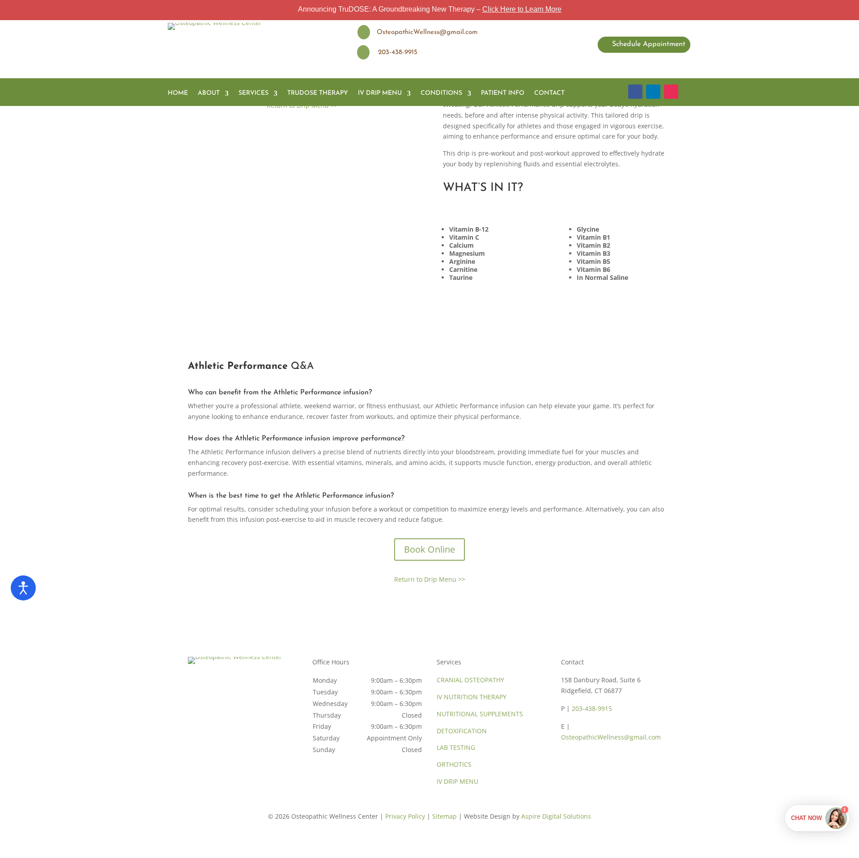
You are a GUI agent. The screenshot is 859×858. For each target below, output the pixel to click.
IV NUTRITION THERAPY (471, 697)
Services (253, 93)
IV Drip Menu (380, 93)
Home (178, 93)
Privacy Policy (405, 816)
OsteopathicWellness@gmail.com (611, 737)
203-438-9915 (592, 708)
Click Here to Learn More (521, 9)
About (209, 93)
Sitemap (444, 816)
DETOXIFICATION (462, 731)
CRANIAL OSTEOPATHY (470, 680)
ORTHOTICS (454, 764)
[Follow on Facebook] (635, 92)
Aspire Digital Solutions (556, 816)
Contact (549, 93)
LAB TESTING (456, 747)
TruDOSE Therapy (317, 93)
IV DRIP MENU (457, 781)
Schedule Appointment (648, 44)
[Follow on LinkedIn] (653, 92)
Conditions (441, 93)
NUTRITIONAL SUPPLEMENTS (480, 714)
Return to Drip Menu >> (429, 579)
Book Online (429, 549)
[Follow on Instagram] (671, 92)
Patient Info (502, 93)
